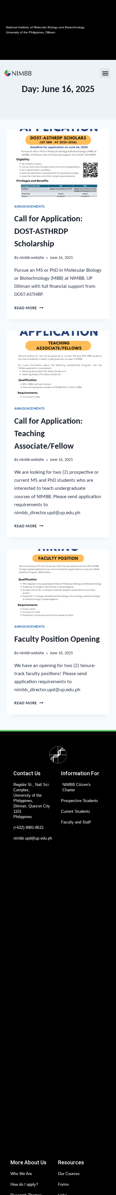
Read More (28, 308)
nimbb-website (31, 258)
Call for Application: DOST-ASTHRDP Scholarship (48, 231)
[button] (105, 73)
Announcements (29, 207)
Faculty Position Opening (57, 639)
